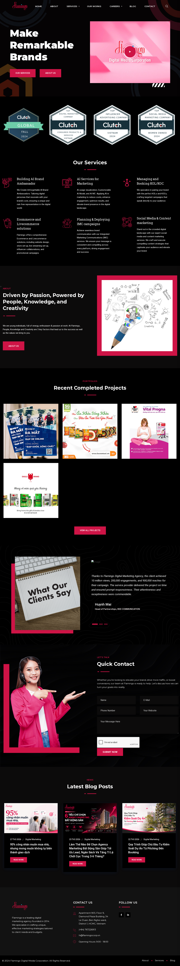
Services (72, 6)
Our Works (94, 6)
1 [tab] (94, 624)
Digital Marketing (33, 839)
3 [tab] (105, 624)
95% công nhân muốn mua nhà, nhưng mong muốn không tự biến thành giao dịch (31, 848)
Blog (133, 6)
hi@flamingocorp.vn (89, 935)
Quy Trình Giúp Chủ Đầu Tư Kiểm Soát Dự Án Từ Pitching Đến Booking (148, 848)
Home (38, 6)
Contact (149, 6)
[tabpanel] (129, 584)
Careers (115, 6)
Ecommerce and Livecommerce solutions (29, 223)
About (54, 6)
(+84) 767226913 (87, 929)
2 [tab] (101, 624)
